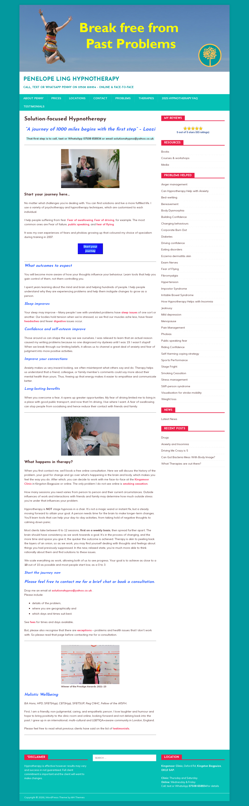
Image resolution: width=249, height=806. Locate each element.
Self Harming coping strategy (180, 353)
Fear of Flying (170, 269)
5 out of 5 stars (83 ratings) (193, 132)
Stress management (174, 379)
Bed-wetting (169, 197)
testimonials (121, 728)
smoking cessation (135, 483)
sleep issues (129, 312)
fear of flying (105, 224)
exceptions (84, 630)
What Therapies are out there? (181, 463)
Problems (123, 98)
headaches (31, 321)
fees (32, 622)
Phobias (166, 334)
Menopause (168, 321)
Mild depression (171, 314)
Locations (77, 98)
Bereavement (169, 204)
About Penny (33, 98)
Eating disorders (171, 249)
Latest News (169, 419)
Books (165, 151)
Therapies (146, 98)
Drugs (165, 437)
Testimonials (34, 106)
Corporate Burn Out (174, 230)
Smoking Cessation (173, 373)
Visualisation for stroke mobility (181, 392)
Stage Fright (169, 366)
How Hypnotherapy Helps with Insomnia (187, 301)
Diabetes (167, 236)
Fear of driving (104, 220)
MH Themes (78, 797)
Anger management (174, 184)
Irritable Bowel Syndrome (177, 295)
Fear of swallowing (80, 220)
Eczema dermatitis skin (176, 256)
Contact (100, 98)
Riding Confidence (173, 347)
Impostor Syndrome (174, 288)
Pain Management (173, 327)
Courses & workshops (175, 158)
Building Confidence (174, 217)
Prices (56, 98)
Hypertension (169, 282)
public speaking (78, 224)
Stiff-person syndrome (175, 386)
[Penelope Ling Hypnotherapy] (124, 69)
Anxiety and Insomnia (175, 444)
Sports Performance (174, 360)
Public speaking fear (174, 340)
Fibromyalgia (169, 275)
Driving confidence (173, 243)
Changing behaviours (175, 223)
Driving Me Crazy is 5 (174, 450)
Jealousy (166, 308)
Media (165, 164)
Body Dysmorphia (172, 210)
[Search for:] (124, 757)
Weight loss (168, 399)
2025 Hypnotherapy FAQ (180, 98)
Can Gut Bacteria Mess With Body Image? (188, 457)
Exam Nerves (169, 262)
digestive (60, 321)
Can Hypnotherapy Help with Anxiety (185, 191)
